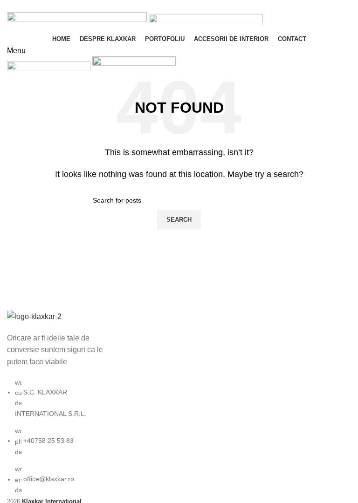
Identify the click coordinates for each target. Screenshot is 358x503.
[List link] (59, 402)
